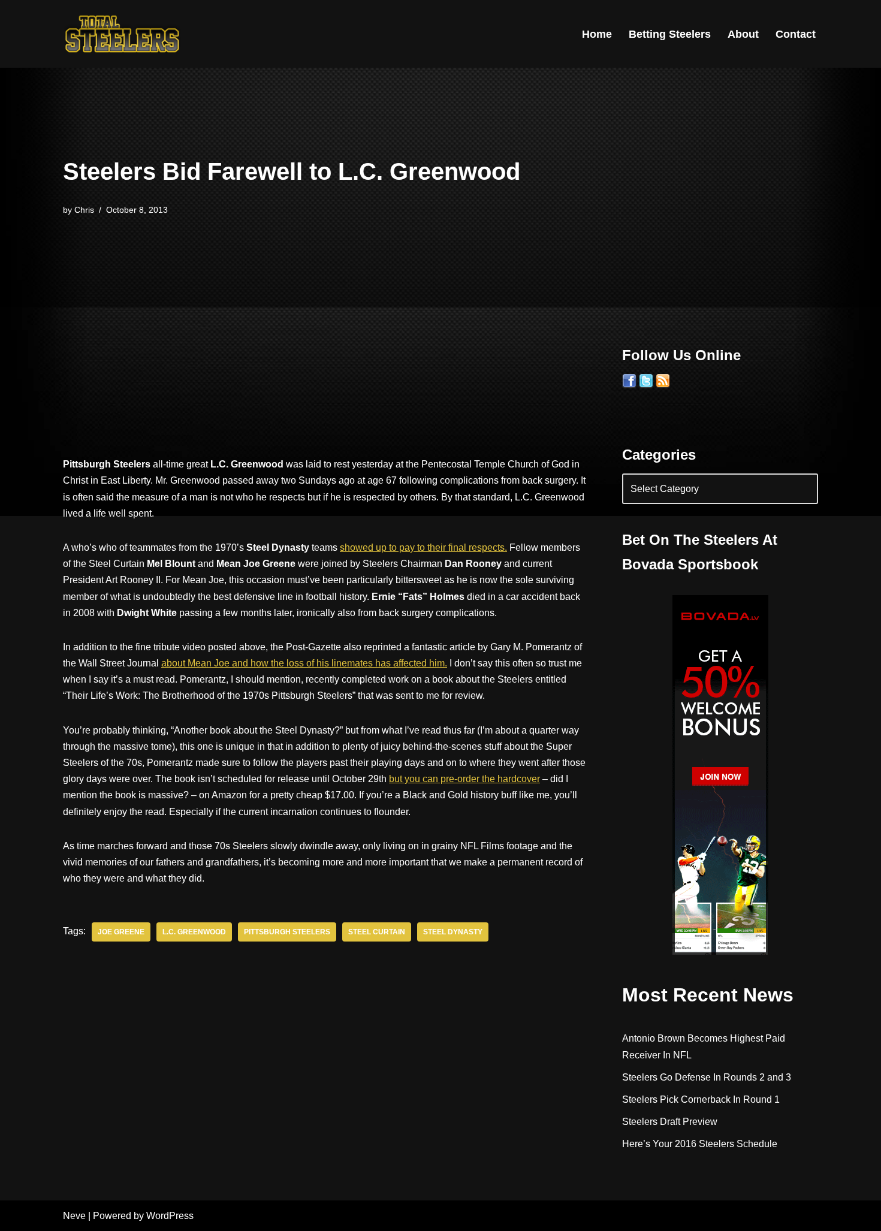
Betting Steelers (670, 34)
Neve (74, 1216)
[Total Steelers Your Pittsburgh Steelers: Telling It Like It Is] (123, 34)
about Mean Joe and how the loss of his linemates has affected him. (304, 663)
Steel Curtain (376, 932)
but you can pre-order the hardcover (464, 779)
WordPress (170, 1216)
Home (597, 34)
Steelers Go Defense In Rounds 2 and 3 (706, 1077)
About (743, 34)
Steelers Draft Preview (669, 1122)
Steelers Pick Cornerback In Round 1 (701, 1099)
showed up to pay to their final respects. (423, 547)
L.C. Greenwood (194, 932)
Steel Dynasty (452, 932)
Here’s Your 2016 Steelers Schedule (699, 1144)
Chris (84, 210)
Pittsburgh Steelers (287, 932)
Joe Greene (121, 932)
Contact (796, 34)
